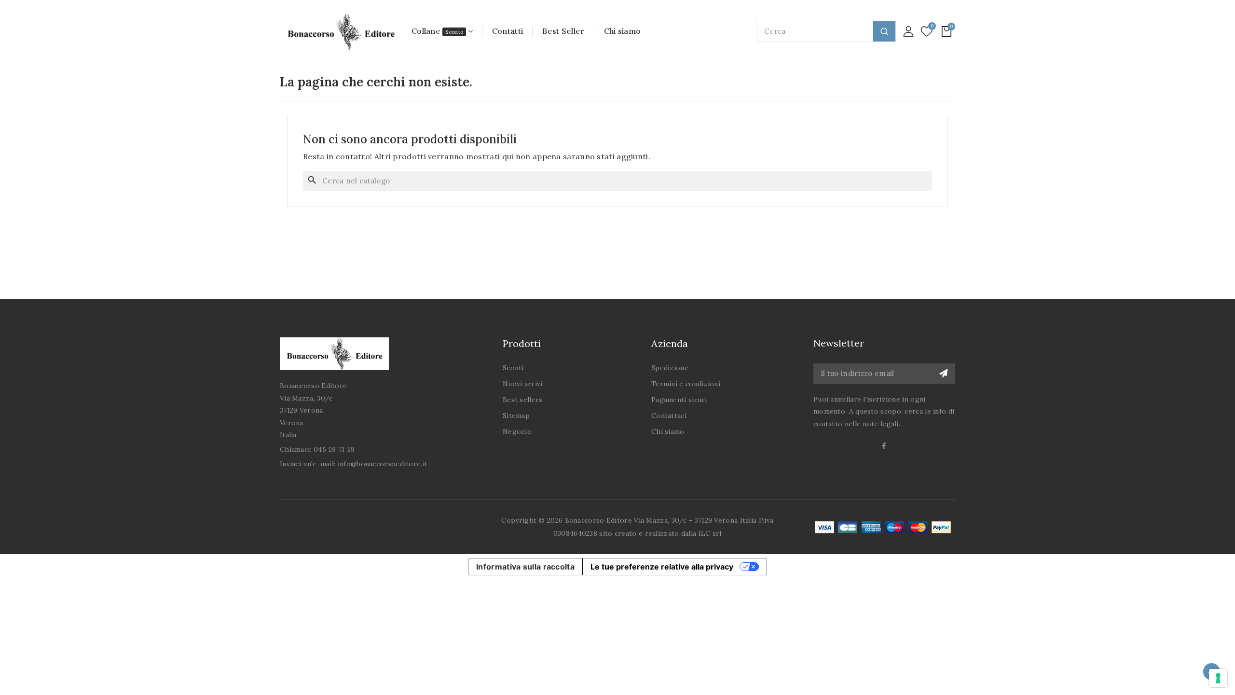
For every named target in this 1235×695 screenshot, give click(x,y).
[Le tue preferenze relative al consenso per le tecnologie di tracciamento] (1218, 678)
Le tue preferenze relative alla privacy (661, 566)
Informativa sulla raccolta (525, 566)
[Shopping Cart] (946, 31)
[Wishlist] (927, 32)
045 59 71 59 (334, 449)
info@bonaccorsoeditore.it (383, 463)
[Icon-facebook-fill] (884, 445)
